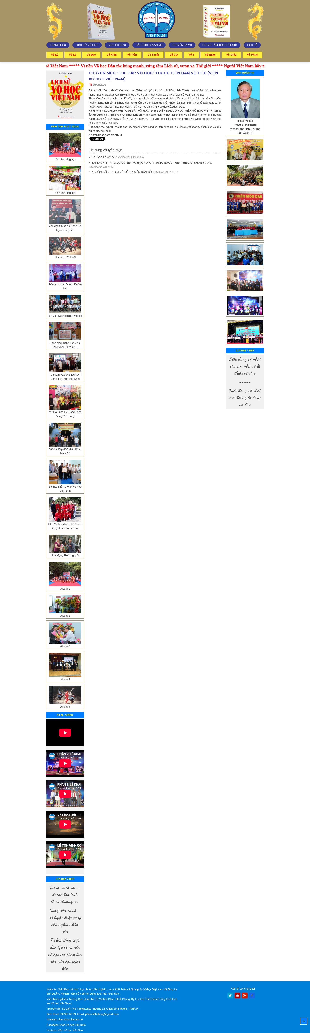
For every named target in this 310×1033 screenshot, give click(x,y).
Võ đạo (91, 54)
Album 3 (65, 646)
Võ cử (174, 54)
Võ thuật (153, 54)
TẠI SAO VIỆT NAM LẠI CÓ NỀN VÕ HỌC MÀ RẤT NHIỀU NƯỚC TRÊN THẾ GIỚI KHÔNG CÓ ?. (152, 162)
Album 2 (65, 615)
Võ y (191, 54)
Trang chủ (58, 44)
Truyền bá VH (182, 44)
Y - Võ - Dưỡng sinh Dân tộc (65, 315)
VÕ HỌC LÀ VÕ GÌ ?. (105, 157)
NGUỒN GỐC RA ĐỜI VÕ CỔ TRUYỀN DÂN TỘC (122, 171)
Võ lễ (72, 54)
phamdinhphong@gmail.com (102, 1014)
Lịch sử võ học (87, 44)
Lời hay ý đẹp (65, 879)
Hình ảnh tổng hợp (65, 159)
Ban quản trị (245, 72)
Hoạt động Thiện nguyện (65, 555)
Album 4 (65, 679)
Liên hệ (252, 44)
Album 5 (65, 706)
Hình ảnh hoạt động (65, 126)
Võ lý (54, 54)
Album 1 (65, 588)
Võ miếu (231, 54)
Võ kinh (112, 54)
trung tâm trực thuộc (219, 44)
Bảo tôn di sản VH (149, 44)
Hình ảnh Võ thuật (65, 257)
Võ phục (252, 54)
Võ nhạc (210, 54)
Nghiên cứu (117, 44)
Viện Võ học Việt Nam (73, 1024)
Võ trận (132, 54)
